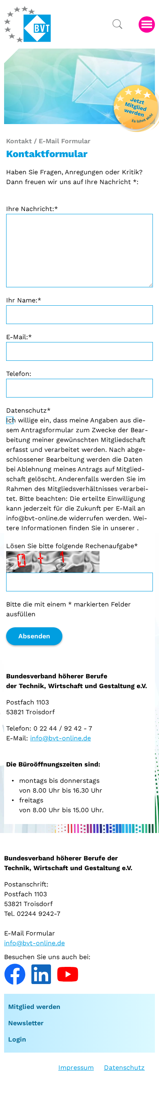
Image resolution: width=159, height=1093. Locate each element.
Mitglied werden (34, 1007)
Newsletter (26, 1023)
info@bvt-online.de (60, 738)
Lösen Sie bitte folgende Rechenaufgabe (72, 546)
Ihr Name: (23, 300)
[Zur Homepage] (27, 24)
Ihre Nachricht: (32, 209)
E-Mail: (19, 337)
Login (17, 1039)
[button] (147, 24)
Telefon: (18, 374)
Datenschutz (28, 410)
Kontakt (19, 141)
